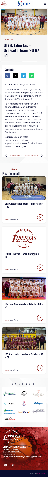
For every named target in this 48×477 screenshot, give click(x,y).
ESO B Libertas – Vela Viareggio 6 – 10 (23, 255)
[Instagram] (12, 465)
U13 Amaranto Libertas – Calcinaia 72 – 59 (24, 355)
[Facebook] (6, 465)
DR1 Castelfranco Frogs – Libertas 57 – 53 (24, 205)
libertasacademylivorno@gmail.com (25, 457)
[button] (45, 4)
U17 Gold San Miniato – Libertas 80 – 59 (24, 305)
